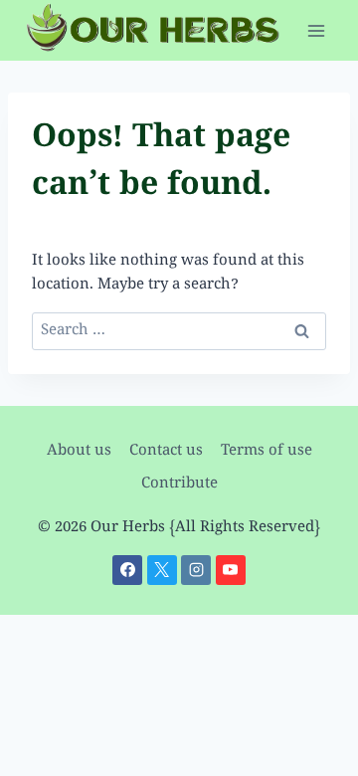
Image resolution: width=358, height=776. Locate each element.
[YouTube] (231, 570)
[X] (162, 570)
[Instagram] (196, 570)
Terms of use (266, 452)
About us (79, 452)
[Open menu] (315, 30)
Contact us (166, 452)
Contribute (179, 484)
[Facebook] (127, 570)
